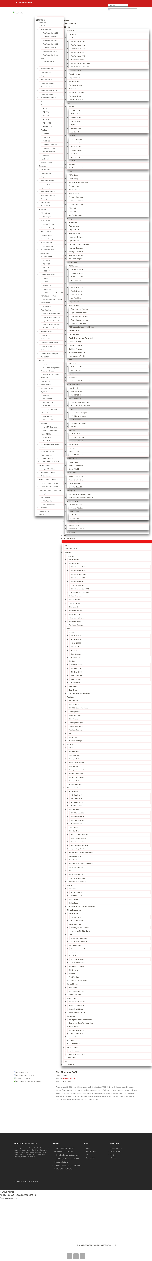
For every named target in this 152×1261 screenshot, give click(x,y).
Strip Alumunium (47, 76)
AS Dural (44, 26)
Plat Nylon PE (47, 398)
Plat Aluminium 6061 (78, 52)
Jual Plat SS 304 (76, 298)
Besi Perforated (46, 162)
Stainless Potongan (75, 349)
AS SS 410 (46, 271)
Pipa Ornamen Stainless (79, 309)
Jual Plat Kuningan (75, 259)
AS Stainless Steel (47, 257)
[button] (49, 19)
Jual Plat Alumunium (50, 51)
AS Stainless (73, 266)
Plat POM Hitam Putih (50, 409)
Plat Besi (44, 130)
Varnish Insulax (74, 525)
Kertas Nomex (46, 476)
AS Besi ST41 (76, 114)
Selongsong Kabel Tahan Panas (80, 494)
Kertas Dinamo (44, 465)
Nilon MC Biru (74, 430)
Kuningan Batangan (48, 239)
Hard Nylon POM (75, 398)
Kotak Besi (45, 159)
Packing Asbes (46, 497)
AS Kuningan (45, 213)
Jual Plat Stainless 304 (77, 353)
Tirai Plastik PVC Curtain (51, 462)
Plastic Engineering (73, 384)
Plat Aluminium (74, 38)
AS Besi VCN (47, 126)
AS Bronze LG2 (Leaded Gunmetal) (50, 375)
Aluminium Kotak (75, 96)
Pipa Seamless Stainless (79, 316)
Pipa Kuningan (46, 231)
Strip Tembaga (46, 177)
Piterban (44, 507)
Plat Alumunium (46, 29)
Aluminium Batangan (76, 99)
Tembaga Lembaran (48, 195)
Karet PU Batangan (50, 427)
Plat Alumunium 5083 (50, 40)
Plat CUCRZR (45, 206)
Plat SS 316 (47, 285)
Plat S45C (46, 141)
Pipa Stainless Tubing (50, 328)
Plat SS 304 (47, 282)
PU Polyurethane (75, 420)
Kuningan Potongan (48, 246)
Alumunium (43, 22)
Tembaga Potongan (48, 199)
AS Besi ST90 (76, 117)
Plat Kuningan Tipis (47, 249)
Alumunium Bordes (47, 83)
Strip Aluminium (74, 78)
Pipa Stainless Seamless (51, 317)
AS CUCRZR (45, 202)
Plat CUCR (72, 212)
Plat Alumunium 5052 (50, 37)
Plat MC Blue (47, 441)
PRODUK (67, 27)
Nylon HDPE (73, 388)
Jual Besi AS (75, 132)
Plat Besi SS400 (76, 139)
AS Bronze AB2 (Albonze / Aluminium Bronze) (51, 369)
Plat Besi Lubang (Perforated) (79, 168)
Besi (40, 101)
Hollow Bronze (46, 384)
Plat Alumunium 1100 (50, 33)
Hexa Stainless (46, 331)
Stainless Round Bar (48, 346)
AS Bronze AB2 (76, 367)
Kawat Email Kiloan (75, 483)
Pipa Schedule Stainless (79, 320)
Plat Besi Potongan (49, 148)
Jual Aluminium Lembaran (80, 67)
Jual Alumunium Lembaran (47, 63)
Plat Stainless (73, 284)
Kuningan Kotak (74, 233)
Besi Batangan (76, 128)
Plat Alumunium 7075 (50, 48)
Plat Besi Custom (49, 151)
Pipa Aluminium (74, 74)
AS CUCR (72, 208)
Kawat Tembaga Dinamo (47, 479)
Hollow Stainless (74, 331)
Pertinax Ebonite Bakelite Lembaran (49, 446)
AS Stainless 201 (77, 273)
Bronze (41, 360)
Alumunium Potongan (48, 97)
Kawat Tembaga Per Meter (50, 486)
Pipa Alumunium (46, 72)
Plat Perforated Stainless (49, 342)
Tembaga (42, 166)
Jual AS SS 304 (76, 280)
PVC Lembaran (46, 455)
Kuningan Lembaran (48, 242)
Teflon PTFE (73, 409)
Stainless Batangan (75, 342)
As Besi (71, 107)
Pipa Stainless (46, 310)
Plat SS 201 (47, 278)
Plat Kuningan (46, 217)
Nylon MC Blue (46, 434)
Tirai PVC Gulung (47, 458)
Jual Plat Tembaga (75, 215)
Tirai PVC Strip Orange (78, 455)
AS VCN (74, 125)
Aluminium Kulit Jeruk (76, 92)
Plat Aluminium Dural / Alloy (80, 63)
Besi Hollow (73, 161)
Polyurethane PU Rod (78, 423)
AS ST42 (46, 112)
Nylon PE (44, 392)
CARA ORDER (69, 538)
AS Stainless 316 (77, 277)
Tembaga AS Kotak (47, 180)
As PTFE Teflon (48, 416)
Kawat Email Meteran (76, 480)
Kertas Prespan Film (76, 466)
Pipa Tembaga (46, 188)
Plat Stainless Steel (48, 274)
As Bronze (72, 363)
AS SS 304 (47, 264)
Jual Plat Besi (75, 157)
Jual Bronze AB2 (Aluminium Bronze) (81, 381)
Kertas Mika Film (74, 469)
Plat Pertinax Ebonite (76, 441)
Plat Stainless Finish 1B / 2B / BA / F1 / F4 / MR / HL (52, 294)
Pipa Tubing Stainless (78, 323)
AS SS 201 (47, 260)
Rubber (41, 514)
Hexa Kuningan (46, 235)
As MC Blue (47, 437)
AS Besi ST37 (76, 110)
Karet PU (44, 423)
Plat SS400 (47, 133)
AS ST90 (46, 116)
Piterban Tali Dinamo (76, 505)
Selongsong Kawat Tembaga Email (81, 497)
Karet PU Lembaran (50, 430)
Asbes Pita (74, 515)
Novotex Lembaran (48, 451)
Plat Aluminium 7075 (78, 56)
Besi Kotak (72, 164)
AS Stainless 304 (77, 269)
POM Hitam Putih (47, 402)
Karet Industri (71, 532)
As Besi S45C (75, 121)
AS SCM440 (47, 123)
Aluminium (70, 30)
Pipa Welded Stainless (79, 313)
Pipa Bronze (45, 381)
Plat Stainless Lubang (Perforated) (81, 338)
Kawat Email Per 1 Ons (77, 476)
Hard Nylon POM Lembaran (80, 405)
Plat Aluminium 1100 (78, 41)
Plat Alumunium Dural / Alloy (50, 56)
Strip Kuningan (46, 220)
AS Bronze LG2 (76, 370)
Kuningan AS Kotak (48, 224)
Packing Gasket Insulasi (47, 494)
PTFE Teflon (45, 413)
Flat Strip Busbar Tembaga (78, 182)
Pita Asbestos (48, 501)
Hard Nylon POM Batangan (80, 402)
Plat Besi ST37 (76, 143)
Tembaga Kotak (74, 186)
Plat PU (73, 427)
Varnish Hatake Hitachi (76, 529)
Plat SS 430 (47, 289)
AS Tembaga (45, 169)
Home (66, 20)
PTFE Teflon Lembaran (79, 416)
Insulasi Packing (72, 501)
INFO (66, 535)
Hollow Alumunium (47, 68)
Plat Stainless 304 (77, 291)
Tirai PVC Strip (74, 451)
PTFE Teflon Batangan (79, 413)
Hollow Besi (45, 155)
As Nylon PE (47, 395)
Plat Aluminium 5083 (78, 49)
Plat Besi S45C (76, 146)
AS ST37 (46, 108)
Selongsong (71, 490)
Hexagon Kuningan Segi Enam (79, 244)
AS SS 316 (47, 267)
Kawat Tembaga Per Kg (49, 483)
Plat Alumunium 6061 (50, 44)
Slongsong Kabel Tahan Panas (50, 490)
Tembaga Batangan (48, 191)
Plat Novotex (73, 444)
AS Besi (44, 105)
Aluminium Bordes (75, 85)
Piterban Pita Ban (77, 508)
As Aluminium (73, 34)
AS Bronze (45, 364)
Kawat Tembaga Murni (76, 487)
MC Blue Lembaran (77, 437)
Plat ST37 (46, 137)
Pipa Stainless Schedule (51, 324)
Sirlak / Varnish (44, 511)
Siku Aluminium (74, 81)
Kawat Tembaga (74, 190)
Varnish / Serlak (72, 522)
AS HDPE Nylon (76, 391)
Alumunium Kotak (47, 94)
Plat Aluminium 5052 (78, 45)
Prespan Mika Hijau (48, 469)
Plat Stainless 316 (77, 295)
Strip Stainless (46, 306)
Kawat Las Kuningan (48, 228)
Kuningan (42, 209)
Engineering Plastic (46, 388)
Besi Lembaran (76, 150)
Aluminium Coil (74, 89)
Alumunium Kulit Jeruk (49, 90)
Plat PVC (72, 448)
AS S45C (46, 119)
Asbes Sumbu (75, 518)
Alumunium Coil (46, 87)
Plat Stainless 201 (77, 287)
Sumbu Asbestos (49, 504)
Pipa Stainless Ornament (52, 313)
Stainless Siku (46, 339)
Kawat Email (45, 184)
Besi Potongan (76, 154)
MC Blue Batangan (77, 434)
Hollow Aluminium (75, 70)
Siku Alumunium (46, 79)
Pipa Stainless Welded (51, 321)
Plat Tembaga (46, 173)
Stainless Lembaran (48, 350)
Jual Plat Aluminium (78, 60)
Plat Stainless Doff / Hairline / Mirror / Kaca (52, 301)
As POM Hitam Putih (50, 406)
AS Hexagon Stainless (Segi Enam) (81, 327)
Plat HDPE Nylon (76, 395)
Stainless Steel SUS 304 (77, 356)
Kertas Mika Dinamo (48, 472)
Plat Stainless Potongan (49, 353)
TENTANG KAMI (70, 24)
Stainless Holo (46, 335)
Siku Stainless (74, 334)
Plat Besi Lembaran (50, 144)
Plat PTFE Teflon (49, 420)
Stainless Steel (44, 253)
